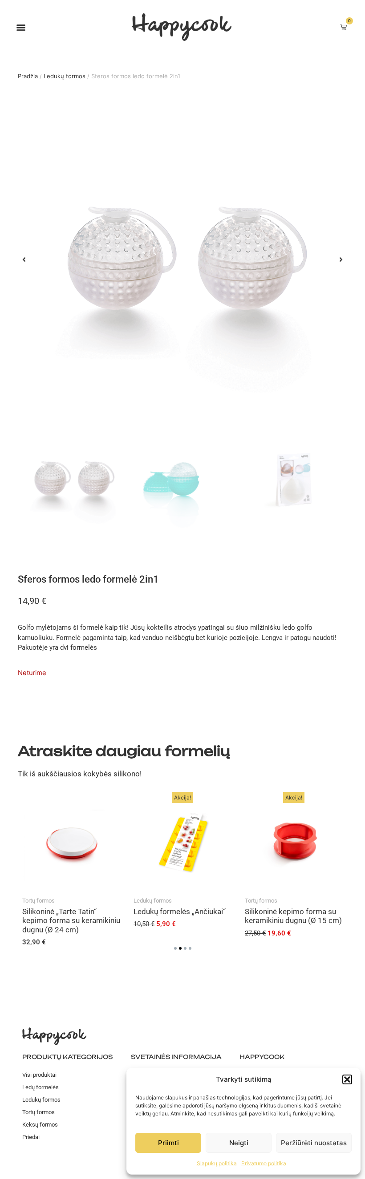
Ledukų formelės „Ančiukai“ (180, 911)
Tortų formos (38, 900)
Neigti (238, 1143)
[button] (347, 1079)
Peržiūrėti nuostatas (314, 1143)
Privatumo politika (263, 1163)
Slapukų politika (217, 1163)
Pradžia (28, 76)
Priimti (168, 1143)
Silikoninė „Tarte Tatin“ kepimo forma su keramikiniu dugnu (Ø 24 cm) (71, 920)
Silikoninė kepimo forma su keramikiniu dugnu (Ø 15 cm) (293, 916)
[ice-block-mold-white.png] (182, 259)
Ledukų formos (64, 76)
